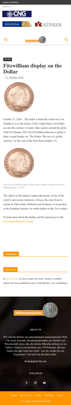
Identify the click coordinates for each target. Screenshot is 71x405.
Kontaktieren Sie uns (35, 361)
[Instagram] (35, 383)
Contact (60, 395)
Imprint (14, 395)
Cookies (38, 395)
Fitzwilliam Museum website (18, 221)
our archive (12, 278)
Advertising (48, 395)
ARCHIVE (10, 269)
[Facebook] (26, 383)
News (7, 59)
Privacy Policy (26, 395)
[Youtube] (44, 383)
